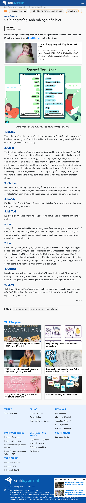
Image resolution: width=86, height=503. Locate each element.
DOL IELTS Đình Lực (63, 429)
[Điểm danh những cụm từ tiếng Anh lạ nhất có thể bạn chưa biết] (63, 362)
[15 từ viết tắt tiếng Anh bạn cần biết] (63, 388)
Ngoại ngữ (21, 7)
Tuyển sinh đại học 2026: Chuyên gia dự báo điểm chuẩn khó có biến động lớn (75, 492)
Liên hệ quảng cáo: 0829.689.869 (21, 487)
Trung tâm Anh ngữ (63, 421)
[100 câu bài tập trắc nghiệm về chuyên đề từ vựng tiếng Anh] (22, 337)
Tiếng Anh (31, 7)
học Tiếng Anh (34, 38)
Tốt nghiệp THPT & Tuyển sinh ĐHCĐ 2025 (47, 11)
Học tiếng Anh (41, 7)
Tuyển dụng (34, 451)
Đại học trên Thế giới (12, 441)
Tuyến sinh (73, 11)
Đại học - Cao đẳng (11, 437)
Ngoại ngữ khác (61, 425)
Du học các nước (36, 413)
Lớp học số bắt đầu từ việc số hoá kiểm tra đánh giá (74, 483)
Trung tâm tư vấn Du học (39, 421)
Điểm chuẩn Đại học (12, 462)
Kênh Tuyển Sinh (10, 7)
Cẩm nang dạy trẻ (62, 437)
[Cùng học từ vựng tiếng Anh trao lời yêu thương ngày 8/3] (22, 388)
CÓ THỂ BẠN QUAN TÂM (66, 479)
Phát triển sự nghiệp (38, 447)
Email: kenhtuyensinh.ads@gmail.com (23, 490)
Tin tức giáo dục (10, 413)
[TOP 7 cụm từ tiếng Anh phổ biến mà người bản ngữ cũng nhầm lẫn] (22, 362)
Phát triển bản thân (37, 443)
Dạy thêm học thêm (19, 11)
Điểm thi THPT (10, 466)
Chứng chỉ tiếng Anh (63, 417)
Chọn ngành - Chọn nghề (39, 440)
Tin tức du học (35, 417)
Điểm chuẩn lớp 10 (11, 470)
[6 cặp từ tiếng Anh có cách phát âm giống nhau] (63, 337)
